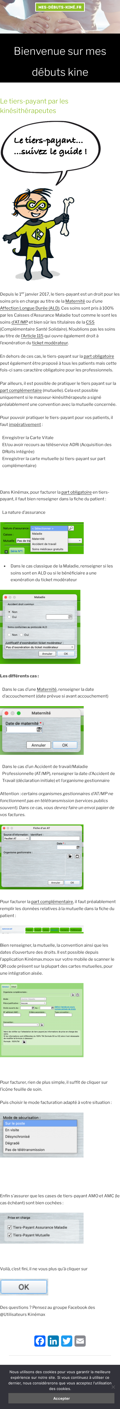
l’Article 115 (32, 335)
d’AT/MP (19, 322)
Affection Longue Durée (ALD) (29, 308)
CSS (90, 322)
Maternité (75, 301)
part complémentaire (21, 390)
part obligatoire (99, 356)
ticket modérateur (50, 342)
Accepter (61, 1398)
